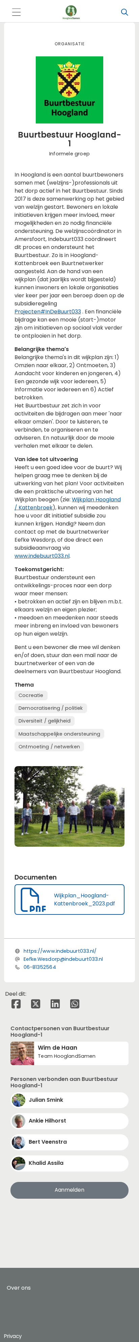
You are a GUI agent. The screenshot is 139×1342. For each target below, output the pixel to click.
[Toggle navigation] (16, 12)
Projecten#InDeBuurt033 (48, 311)
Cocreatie (31, 695)
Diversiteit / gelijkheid (45, 720)
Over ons (19, 1288)
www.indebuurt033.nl (42, 556)
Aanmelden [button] (69, 1189)
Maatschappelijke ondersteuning (59, 734)
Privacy (13, 1336)
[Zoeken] (124, 12)
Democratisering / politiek (51, 708)
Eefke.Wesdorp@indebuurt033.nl (63, 959)
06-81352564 (40, 967)
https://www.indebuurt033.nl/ (60, 951)
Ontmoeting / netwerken (49, 746)
